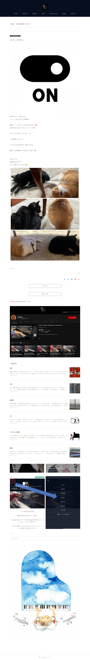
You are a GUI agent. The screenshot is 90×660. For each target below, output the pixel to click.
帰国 (11, 448)
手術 (11, 368)
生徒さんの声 (45, 294)
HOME (15, 13)
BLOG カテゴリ (53, 13)
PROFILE (25, 13)
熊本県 (12, 400)
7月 (11, 416)
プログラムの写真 (15, 432)
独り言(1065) (12, 268)
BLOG (43, 13)
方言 (11, 384)
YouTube (64, 13)
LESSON (34, 13)
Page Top (45, 650)
